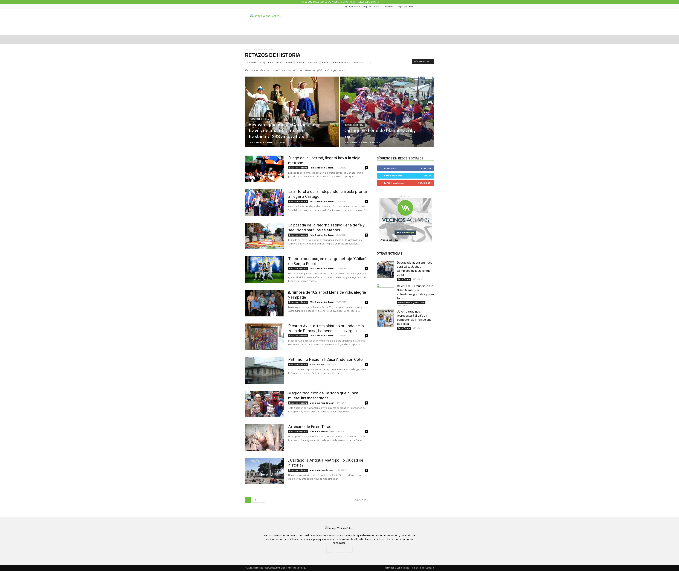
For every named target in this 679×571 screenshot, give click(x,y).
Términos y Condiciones (397, 567)
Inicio (247, 49)
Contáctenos (388, 6)
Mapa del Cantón (371, 6)
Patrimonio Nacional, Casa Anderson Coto (325, 359)
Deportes (300, 62)
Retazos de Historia (259, 119)
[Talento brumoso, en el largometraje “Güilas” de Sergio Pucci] (264, 269)
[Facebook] (423, 6)
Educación (313, 62)
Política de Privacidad (423, 567)
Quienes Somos (352, 6)
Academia (251, 62)
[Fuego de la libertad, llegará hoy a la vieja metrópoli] (264, 169)
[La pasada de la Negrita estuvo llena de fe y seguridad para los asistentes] (264, 236)
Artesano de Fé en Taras (309, 426)
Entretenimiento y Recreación (411, 302)
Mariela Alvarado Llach (322, 402)
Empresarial (359, 62)
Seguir (427, 175)
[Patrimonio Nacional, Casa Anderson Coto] (264, 370)
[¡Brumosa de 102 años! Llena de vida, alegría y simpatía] (264, 303)
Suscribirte (424, 183)
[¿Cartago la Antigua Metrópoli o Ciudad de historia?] (264, 471)
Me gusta (426, 168)
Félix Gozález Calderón (261, 142)
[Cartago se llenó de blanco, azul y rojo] (387, 117)
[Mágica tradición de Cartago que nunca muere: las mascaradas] (264, 404)
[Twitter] (432, 6)
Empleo (325, 62)
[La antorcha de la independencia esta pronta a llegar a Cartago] (264, 202)
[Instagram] (428, 6)
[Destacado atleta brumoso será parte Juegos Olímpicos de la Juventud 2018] (385, 269)
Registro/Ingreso (405, 6)
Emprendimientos (341, 62)
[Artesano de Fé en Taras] (264, 437)
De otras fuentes (284, 62)
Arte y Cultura (266, 62)
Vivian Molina (317, 364)
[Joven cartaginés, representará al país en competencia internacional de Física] (385, 318)
